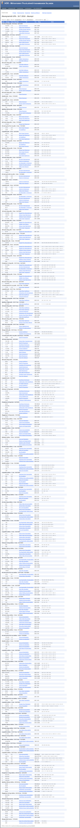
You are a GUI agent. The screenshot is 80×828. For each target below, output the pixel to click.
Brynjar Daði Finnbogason (25, 90)
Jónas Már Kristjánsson (24, 372)
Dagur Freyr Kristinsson (24, 27)
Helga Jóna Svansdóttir (24, 756)
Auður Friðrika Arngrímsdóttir (26, 563)
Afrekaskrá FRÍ (11, 8)
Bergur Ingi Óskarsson (24, 118)
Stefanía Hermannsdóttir (25, 565)
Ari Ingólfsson (22, 129)
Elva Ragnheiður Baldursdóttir (26, 511)
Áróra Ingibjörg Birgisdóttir (25, 424)
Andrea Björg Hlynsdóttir (25, 505)
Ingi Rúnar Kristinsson (24, 345)
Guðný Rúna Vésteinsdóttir (25, 622)
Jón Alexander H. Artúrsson (25, 163)
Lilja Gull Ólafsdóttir (23, 420)
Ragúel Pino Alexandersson (25, 213)
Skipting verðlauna (35, 12)
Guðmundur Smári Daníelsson (26, 381)
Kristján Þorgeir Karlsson (25, 29)
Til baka (14, 12)
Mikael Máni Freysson (24, 368)
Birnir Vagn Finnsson (24, 116)
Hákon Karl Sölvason (24, 166)
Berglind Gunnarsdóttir (24, 709)
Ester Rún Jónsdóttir (23, 561)
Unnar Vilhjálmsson (23, 396)
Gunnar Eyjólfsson (23, 332)
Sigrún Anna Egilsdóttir (24, 422)
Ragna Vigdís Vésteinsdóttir (25, 767)
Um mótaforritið (37, 8)
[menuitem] (4, 8)
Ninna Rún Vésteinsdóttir (25, 626)
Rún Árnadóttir (22, 761)
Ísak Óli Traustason (23, 337)
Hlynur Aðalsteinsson (24, 326)
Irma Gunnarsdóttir (23, 754)
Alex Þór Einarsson (23, 25)
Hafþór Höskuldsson (24, 59)
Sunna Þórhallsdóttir (24, 617)
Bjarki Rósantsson (23, 356)
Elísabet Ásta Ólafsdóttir (24, 683)
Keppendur (27, 12)
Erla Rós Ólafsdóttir (23, 606)
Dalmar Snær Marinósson (25, 215)
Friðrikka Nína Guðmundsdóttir (26, 454)
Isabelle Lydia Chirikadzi (24, 443)
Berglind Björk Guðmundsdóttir (26, 741)
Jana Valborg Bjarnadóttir (25, 730)
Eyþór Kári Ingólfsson (24, 294)
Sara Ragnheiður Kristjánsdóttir (26, 559)
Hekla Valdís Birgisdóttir (24, 618)
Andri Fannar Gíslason (24, 346)
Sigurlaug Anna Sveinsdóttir (25, 448)
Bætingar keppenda (46, 12)
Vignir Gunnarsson (23, 354)
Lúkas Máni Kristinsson (24, 33)
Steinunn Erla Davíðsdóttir (25, 800)
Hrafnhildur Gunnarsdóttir (25, 789)
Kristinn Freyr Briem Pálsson (25, 315)
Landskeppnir (28, 8)
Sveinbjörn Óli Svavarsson (25, 333)
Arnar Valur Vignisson (24, 283)
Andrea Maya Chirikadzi (24, 567)
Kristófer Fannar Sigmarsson (25, 374)
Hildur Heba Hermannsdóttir (25, 504)
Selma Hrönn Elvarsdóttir (25, 509)
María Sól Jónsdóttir (23, 450)
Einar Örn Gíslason (23, 357)
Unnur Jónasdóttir (23, 685)
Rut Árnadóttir (22, 452)
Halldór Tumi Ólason (24, 224)
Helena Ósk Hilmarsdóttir (25, 687)
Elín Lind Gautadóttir (24, 507)
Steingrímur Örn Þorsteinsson (26, 293)
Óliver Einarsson (23, 88)
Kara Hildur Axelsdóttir (24, 681)
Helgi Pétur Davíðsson (24, 291)
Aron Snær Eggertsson (24, 120)
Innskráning (76, 6)
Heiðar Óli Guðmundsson (25, 165)
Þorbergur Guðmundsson (25, 400)
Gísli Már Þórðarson (23, 60)
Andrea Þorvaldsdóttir (24, 620)
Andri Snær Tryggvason (24, 218)
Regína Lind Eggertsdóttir (25, 426)
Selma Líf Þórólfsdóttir (24, 745)
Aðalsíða (4, 8)
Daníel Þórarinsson (23, 367)
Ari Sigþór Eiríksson (23, 383)
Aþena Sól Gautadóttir (24, 628)
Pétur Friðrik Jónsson (24, 31)
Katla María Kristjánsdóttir (25, 624)
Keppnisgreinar (20, 12)
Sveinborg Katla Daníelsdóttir (26, 771)
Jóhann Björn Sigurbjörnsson (25, 341)
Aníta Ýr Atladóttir (23, 665)
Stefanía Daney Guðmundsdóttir (26, 750)
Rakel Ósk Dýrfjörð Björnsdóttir (26, 813)
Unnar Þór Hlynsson (23, 296)
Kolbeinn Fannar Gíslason (25, 216)
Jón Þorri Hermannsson (24, 159)
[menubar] (21, 8)
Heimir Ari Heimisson (24, 161)
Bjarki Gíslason (22, 352)
